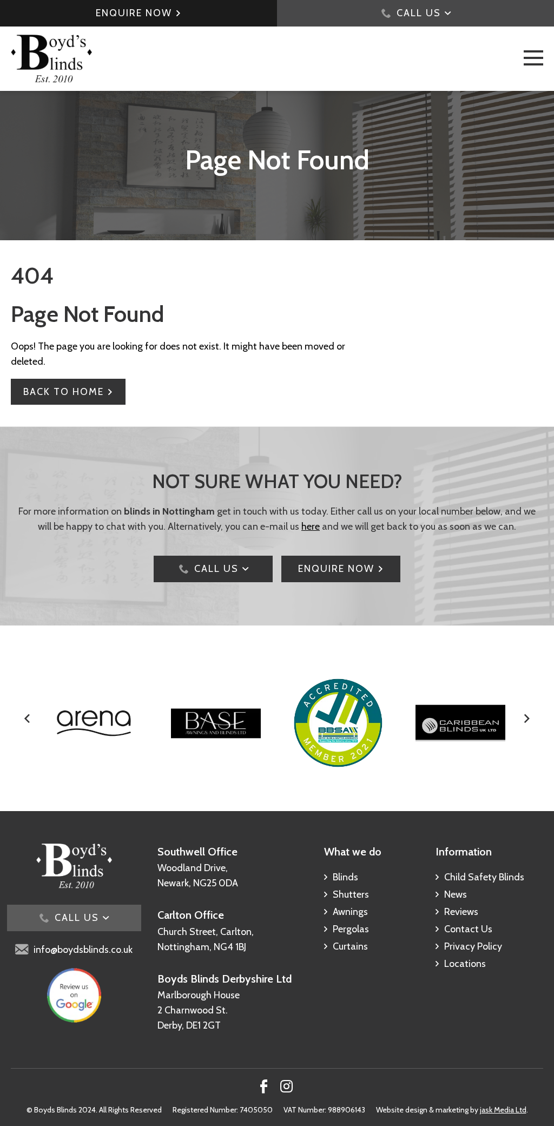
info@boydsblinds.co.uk (83, 950)
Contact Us (468, 929)
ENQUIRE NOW (336, 569)
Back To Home (63, 392)
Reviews (461, 912)
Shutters (351, 894)
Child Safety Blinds (484, 877)
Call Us (419, 13)
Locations (465, 964)
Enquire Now (134, 13)
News (455, 894)
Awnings (350, 912)
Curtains (350, 946)
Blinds (345, 877)
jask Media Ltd (503, 1110)
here (310, 526)
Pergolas (351, 929)
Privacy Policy (473, 946)
